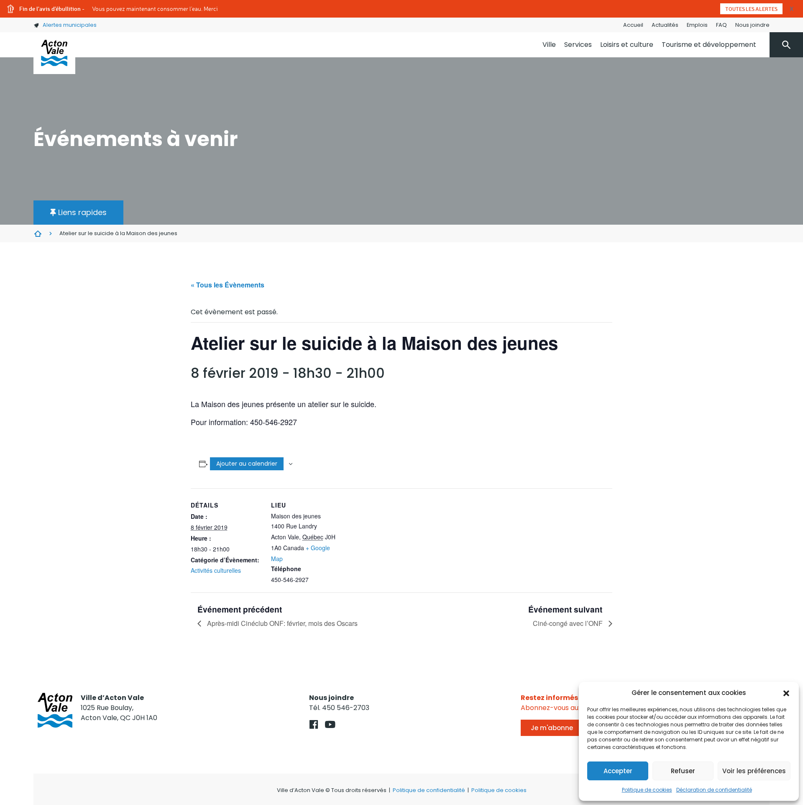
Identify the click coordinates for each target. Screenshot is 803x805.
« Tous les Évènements (227, 285)
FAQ (721, 24)
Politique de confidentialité (429, 790)
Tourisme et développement (709, 44)
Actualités (665, 24)
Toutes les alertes (751, 8)
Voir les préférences (754, 771)
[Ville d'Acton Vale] (54, 53)
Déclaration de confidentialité (714, 789)
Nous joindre (752, 24)
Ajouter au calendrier (246, 463)
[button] (786, 693)
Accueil (633, 24)
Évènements (37, 233)
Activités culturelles (216, 570)
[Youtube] (330, 724)
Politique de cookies (647, 789)
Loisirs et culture (626, 44)
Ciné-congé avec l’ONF (568, 623)
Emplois (697, 24)
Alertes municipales (70, 24)
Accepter (618, 771)
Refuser (683, 771)
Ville (549, 44)
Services (578, 44)
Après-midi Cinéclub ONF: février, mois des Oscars (281, 623)
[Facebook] (314, 724)
